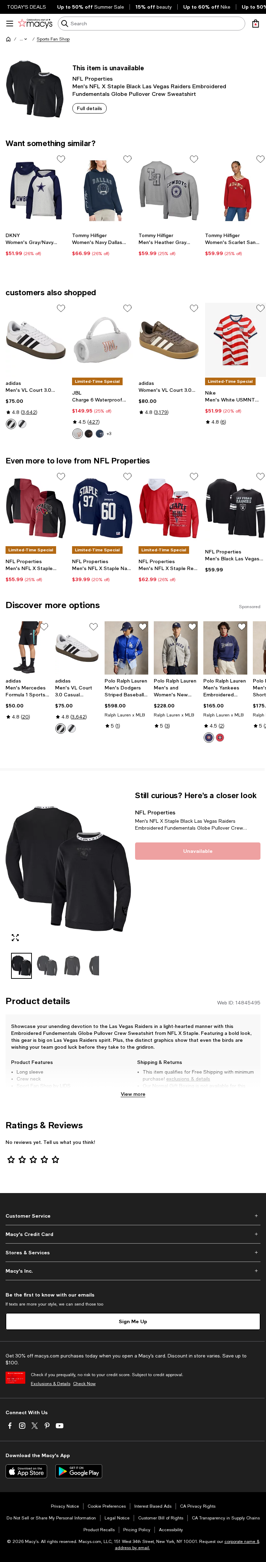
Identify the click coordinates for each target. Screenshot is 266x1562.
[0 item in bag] (255, 23)
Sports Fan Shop (53, 39)
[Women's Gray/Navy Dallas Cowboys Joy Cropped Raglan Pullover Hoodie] (36, 191)
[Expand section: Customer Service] (133, 1216)
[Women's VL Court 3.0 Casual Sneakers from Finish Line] (169, 340)
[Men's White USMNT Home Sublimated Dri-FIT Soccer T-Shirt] (235, 340)
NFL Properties (92, 78)
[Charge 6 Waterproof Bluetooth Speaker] (102, 340)
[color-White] (77, 434)
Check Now (84, 1383)
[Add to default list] (61, 159)
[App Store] (26, 1471)
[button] (23, 39)
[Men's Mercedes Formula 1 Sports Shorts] (28, 648)
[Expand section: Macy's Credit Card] (133, 1234)
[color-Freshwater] (209, 737)
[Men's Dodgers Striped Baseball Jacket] (127, 648)
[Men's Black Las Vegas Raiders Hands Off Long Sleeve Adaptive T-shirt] (235, 508)
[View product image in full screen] (15, 937)
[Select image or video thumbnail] (21, 966)
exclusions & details (188, 1079)
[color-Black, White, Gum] (22, 424)
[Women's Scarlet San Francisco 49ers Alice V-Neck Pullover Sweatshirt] (235, 191)
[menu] (10, 23)
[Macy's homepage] (8, 39)
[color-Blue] (100, 434)
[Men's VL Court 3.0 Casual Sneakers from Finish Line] (36, 340)
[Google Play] (78, 1471)
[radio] (11, 424)
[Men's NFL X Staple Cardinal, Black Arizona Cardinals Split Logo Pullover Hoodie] (36, 508)
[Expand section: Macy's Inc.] (133, 1271)
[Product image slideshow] (68, 869)
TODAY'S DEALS (26, 7)
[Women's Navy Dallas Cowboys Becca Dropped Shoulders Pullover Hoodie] (102, 191)
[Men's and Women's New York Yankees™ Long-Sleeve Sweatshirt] (176, 648)
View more (133, 1094)
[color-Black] (89, 434)
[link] (36, 244)
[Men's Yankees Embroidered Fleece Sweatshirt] (225, 648)
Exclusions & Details (50, 1383)
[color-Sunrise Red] (220, 737)
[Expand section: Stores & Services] (133, 1253)
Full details (89, 108)
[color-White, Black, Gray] (11, 424)
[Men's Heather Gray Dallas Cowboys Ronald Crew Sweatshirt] (169, 191)
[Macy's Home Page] (35, 23)
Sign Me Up (133, 1321)
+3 (109, 433)
